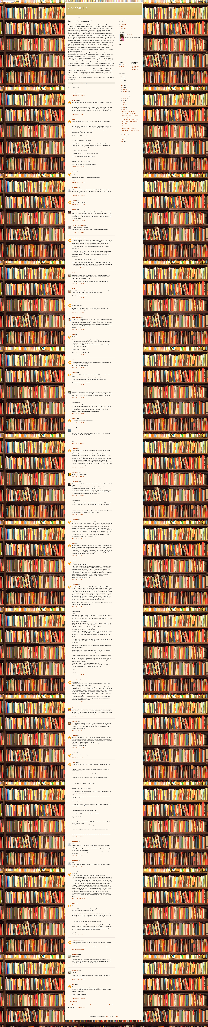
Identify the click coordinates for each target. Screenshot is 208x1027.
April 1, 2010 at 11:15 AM (78, 467)
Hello (73, 543)
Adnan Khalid (75, 680)
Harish (73, 119)
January (124, 136)
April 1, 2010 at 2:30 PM (77, 538)
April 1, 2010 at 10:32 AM (78, 422)
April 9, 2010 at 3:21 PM (77, 836)
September (125, 96)
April (124, 107)
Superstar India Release (135, 66)
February (125, 134)
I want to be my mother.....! (128, 126)
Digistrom (74, 100)
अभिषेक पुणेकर (75, 721)
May (124, 105)
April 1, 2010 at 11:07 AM (78, 443)
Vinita (73, 334)
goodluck (74, 418)
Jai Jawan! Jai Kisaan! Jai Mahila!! (130, 121)
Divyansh (74, 209)
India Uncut (123, 28)
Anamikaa (74, 372)
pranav (73, 753)
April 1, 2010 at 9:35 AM (78, 413)
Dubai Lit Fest (125, 123)
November (125, 91)
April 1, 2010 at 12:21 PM (78, 495)
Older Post (111, 1005)
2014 (122, 78)
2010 (122, 87)
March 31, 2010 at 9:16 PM (78, 166)
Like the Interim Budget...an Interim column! (130, 131)
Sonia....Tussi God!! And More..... (130, 119)
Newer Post (71, 1005)
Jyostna (74, 707)
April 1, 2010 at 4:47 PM (77, 555)
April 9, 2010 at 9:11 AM (78, 747)
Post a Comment (74, 1001)
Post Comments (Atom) (80, 1007)
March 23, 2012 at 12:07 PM (78, 998)
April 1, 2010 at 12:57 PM (78, 514)
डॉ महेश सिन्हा (75, 187)
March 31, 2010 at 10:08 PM (78, 204)
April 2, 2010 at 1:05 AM (78, 675)
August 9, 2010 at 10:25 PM (78, 965)
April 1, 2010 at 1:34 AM (78, 283)
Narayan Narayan (76, 940)
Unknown (74, 360)
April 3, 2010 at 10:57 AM (78, 716)
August (124, 98)
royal (73, 984)
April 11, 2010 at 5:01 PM (78, 949)
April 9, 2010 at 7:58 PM (77, 866)
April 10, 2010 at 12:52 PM (78, 898)
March (124, 109)
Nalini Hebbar (75, 481)
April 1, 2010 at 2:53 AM (78, 312)
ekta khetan (75, 273)
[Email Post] (86, 83)
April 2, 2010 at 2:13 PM (77, 702)
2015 (122, 76)
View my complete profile (131, 41)
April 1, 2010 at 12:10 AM (78, 268)
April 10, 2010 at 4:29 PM (78, 935)
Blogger (116, 1016)
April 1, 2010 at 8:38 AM (78, 385)
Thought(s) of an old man (78, 225)
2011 (122, 85)
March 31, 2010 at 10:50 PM (78, 233)
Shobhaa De (77, 7)
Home (91, 1005)
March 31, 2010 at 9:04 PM (78, 114)
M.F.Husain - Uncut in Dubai (129, 113)
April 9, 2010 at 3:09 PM (77, 757)
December (125, 89)
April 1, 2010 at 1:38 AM (78, 298)
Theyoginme (75, 519)
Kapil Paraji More (76, 317)
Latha (73, 561)
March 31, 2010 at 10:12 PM (78, 220)
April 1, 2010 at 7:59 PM (77, 579)
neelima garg (75, 472)
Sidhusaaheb (75, 303)
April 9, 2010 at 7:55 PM (77, 855)
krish (73, 428)
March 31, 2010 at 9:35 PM (78, 195)
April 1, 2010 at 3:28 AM (78, 329)
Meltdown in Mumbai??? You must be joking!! (130, 116)
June (124, 102)
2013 (122, 80)
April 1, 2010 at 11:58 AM (78, 476)
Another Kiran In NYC (77, 238)
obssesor (74, 200)
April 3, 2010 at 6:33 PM (77, 730)
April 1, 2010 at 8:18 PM (77, 606)
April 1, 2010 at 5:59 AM (78, 367)
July (124, 100)
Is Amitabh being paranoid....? (129, 111)
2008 (122, 142)
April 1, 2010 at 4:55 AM (78, 355)
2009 (122, 139)
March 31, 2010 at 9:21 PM (78, 182)
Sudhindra (123, 24)
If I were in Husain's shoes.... (129, 128)
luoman (106, 1016)
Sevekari (74, 172)
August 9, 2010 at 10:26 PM (78, 979)
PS (72, 390)
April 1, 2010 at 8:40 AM (78, 397)
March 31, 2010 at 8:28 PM (78, 95)
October (125, 94)
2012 (122, 83)
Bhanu (122, 26)
